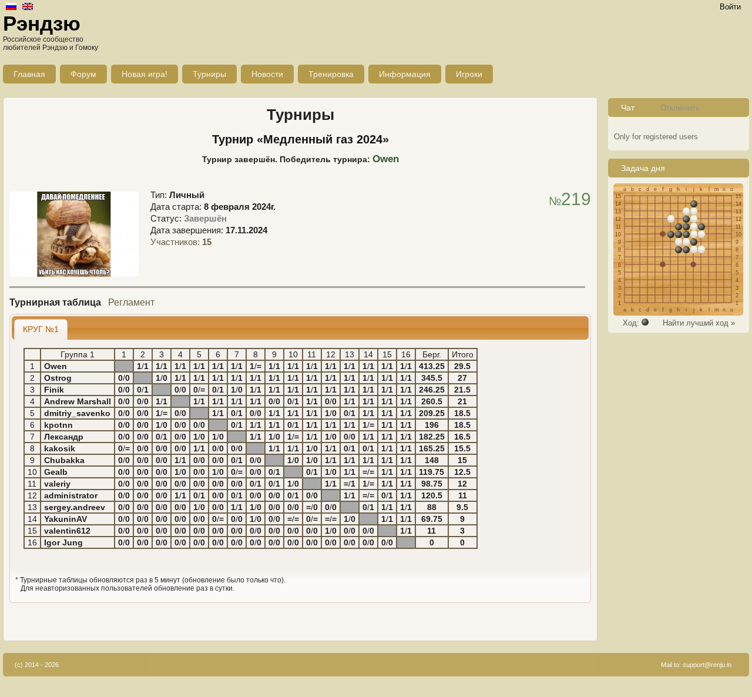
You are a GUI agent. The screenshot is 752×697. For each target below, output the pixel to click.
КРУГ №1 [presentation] (41, 329)
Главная (29, 74)
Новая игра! (144, 74)
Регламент (131, 302)
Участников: (181, 242)
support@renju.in (707, 664)
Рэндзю (41, 23)
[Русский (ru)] (11, 7)
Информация (405, 74)
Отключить (680, 107)
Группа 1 (78, 354)
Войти (730, 6)
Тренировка (331, 74)
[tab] (41, 329)
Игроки (469, 74)
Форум (83, 74)
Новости (267, 74)
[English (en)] (27, 7)
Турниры (209, 74)
